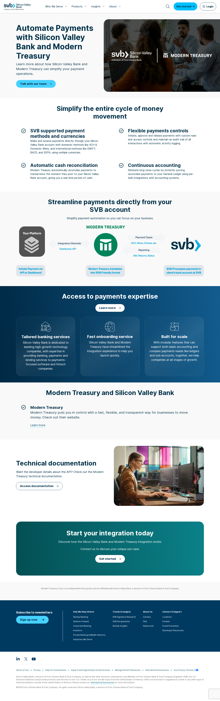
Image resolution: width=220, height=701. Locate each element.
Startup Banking (80, 617)
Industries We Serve (82, 639)
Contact (166, 621)
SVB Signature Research (124, 617)
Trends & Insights (122, 612)
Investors (77, 630)
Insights (95, 6)
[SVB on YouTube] (33, 659)
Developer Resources (173, 630)
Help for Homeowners (56, 670)
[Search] (168, 6)
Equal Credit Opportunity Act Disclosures (90, 670)
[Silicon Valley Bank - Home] (17, 6)
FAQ (145, 621)
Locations (167, 617)
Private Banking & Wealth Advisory (89, 635)
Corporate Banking (82, 626)
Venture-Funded (81, 621)
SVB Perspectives (121, 621)
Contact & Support (172, 612)
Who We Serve (54, 6)
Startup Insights (120, 626)
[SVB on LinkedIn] (18, 659)
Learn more (37, 425)
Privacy (37, 670)
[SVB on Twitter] (26, 659)
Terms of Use (22, 670)
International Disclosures (157, 670)
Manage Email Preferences (128, 670)
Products (77, 6)
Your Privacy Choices (184, 670)
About (113, 6)
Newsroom (148, 626)
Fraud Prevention (170, 626)
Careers (147, 617)
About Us (147, 612)
